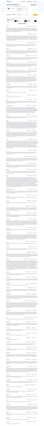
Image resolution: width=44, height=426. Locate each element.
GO (35, 14)
